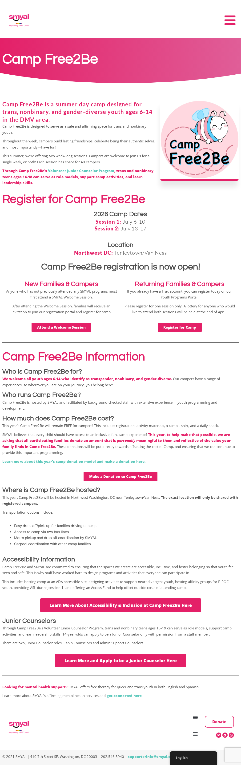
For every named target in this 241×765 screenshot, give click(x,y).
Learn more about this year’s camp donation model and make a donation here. (73, 461)
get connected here (124, 695)
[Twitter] (218, 735)
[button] (195, 717)
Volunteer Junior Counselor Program (81, 170)
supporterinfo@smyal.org (151, 756)
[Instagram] (231, 735)
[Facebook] (225, 735)
